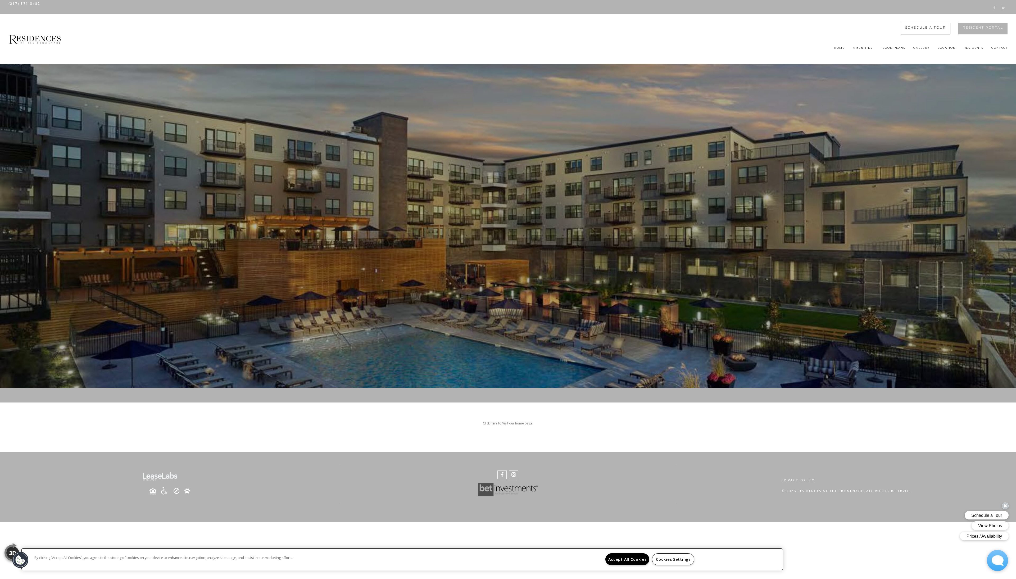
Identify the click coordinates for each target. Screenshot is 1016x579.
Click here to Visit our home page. (508, 423)
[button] (994, 7)
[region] (402, 559)
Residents (973, 47)
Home (839, 47)
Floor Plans (893, 47)
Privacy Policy (798, 480)
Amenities (863, 47)
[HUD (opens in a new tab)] (155, 491)
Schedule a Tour (925, 27)
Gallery (921, 47)
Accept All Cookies (627, 559)
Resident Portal (983, 27)
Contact (999, 47)
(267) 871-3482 (24, 3)
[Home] (34, 39)
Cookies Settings (673, 559)
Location (947, 47)
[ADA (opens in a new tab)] (166, 490)
